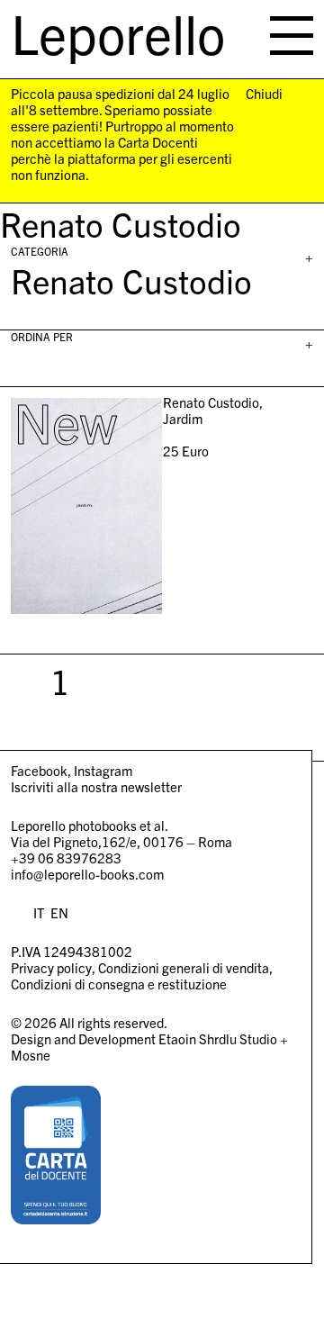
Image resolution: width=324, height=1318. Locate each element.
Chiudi (264, 94)
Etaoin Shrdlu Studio (217, 1038)
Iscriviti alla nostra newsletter (96, 786)
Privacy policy (51, 967)
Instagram (103, 770)
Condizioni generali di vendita (183, 967)
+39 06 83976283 (66, 857)
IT (38, 912)
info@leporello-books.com (87, 873)
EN (59, 912)
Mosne (30, 1054)
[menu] (291, 35)
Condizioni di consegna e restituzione (119, 983)
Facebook (39, 770)
